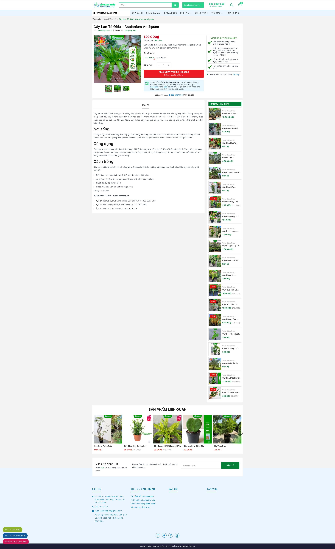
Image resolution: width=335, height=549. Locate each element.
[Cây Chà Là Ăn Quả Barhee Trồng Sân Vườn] (215, 364)
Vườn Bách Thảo (228, 111)
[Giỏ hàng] (239, 5)
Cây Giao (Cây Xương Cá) (135, 446)
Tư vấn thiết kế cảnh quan (142, 496)
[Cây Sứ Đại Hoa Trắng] (215, 114)
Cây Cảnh (137, 13)
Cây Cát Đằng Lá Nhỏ (229, 348)
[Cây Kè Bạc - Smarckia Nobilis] (215, 158)
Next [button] (242, 433)
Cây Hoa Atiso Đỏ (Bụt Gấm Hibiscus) (230, 128)
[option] (117, 59)
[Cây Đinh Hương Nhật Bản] (215, 232)
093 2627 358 (177, 95)
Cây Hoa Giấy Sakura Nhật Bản (229, 187)
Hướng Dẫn (233, 13)
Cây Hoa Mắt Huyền (231, 378)
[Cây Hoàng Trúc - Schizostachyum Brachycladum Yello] (215, 320)
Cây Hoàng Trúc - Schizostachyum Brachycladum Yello (231, 319)
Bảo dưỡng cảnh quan (140, 507)
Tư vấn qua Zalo (12, 529)
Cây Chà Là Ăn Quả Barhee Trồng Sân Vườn (230, 363)
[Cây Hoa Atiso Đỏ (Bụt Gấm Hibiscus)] (215, 129)
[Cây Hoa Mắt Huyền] (215, 378)
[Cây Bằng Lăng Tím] (215, 246)
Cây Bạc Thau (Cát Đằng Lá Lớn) (230, 334)
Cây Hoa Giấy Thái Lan (230, 202)
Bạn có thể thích (220, 104)
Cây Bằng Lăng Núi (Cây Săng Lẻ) (230, 172)
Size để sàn (161, 57)
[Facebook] (158, 535)
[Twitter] (164, 535)
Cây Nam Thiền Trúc (103, 446)
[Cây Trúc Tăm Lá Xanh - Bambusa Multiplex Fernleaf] (215, 305)
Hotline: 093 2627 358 (15, 541)
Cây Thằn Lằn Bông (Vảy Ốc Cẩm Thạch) (231, 392)
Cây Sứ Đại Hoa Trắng (229, 113)
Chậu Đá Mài (153, 13)
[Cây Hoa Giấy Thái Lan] (215, 202)
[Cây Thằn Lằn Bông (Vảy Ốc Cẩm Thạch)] (215, 393)
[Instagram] (170, 535)
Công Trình (201, 13)
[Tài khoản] (231, 5)
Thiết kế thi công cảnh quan (143, 503)
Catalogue (170, 13)
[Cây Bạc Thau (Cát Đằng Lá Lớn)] (215, 334)
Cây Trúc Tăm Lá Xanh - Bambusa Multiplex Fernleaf (230, 304)
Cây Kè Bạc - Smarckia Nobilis (229, 158)
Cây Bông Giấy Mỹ (230, 216)
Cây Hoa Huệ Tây (230, 143)
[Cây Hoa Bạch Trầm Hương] (215, 261)
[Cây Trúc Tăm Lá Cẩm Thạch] (215, 290)
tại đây (236, 74)
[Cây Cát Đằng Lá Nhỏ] (215, 349)
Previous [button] (93, 433)
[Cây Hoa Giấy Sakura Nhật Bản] (215, 187)
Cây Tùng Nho (220, 446)
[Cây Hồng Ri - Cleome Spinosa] (215, 276)
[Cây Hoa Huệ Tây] (215, 143)
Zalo (165, 87)
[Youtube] (177, 535)
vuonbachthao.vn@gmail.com (108, 511)
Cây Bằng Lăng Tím (230, 246)
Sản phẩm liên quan (168, 409)
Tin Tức (216, 13)
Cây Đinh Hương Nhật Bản (229, 231)
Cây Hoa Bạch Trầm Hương (231, 260)
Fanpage (154, 87)
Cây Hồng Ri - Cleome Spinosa (229, 275)
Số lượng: (148, 65)
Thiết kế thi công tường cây (143, 500)
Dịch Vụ (185, 13)
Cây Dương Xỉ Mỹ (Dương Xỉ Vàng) (167, 446)
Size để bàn (149, 57)
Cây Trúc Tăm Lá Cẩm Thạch (229, 290)
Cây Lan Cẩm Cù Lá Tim (194, 446)
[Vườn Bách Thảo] (105, 5)
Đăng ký (230, 465)
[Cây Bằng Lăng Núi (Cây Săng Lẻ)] (215, 173)
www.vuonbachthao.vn (185, 546)
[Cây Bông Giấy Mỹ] (215, 217)
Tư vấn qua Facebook (15, 535)
